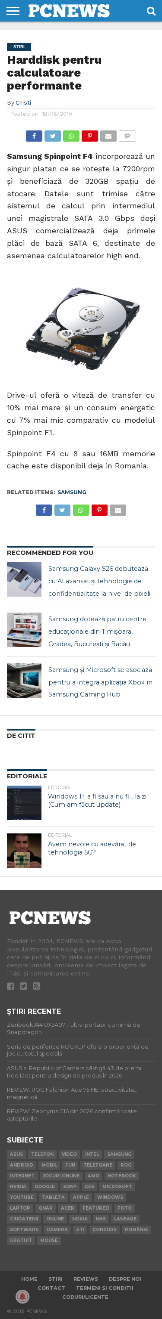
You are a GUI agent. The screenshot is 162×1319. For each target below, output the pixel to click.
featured (96, 1208)
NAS (101, 1219)
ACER (67, 1208)
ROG (126, 1165)
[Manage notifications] (22, 1297)
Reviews (85, 1279)
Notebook (122, 1176)
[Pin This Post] (90, 134)
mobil (49, 1165)
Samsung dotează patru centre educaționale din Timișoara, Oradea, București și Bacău (97, 631)
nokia (80, 1219)
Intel (92, 1154)
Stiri (55, 1279)
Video (69, 1154)
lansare (125, 1219)
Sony (69, 1186)
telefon (42, 1154)
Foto (125, 1208)
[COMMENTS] (127, 134)
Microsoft (117, 1186)
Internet (22, 1176)
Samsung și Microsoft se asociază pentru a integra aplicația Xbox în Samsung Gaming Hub (100, 682)
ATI (80, 1229)
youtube (22, 1197)
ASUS (16, 1154)
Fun (70, 1165)
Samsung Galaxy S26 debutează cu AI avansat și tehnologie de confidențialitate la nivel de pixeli (99, 581)
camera (57, 1229)
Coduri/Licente (85, 1297)
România (136, 1229)
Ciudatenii (24, 1219)
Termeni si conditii (104, 1288)
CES (89, 1186)
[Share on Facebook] (34, 134)
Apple (81, 1197)
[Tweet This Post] (52, 134)
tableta (53, 1197)
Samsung (71, 492)
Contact (51, 1288)
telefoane (97, 1165)
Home (29, 1279)
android (21, 1165)
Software (24, 1229)
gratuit (21, 1240)
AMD (93, 1176)
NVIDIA (18, 1186)
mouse (49, 1240)
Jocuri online (61, 1176)
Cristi (23, 102)
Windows (110, 1197)
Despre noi (125, 1279)
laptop (20, 1208)
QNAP (45, 1208)
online (55, 1219)
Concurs (104, 1229)
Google (45, 1186)
